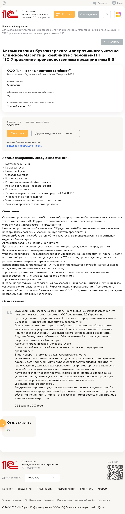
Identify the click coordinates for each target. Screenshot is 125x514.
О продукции (88, 14)
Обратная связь (64, 500)
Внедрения (19, 26)
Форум (102, 488)
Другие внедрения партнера (53, 133)
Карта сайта (104, 500)
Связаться (17, 133)
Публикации (45, 488)
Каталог (7, 488)
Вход (120, 3)
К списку (113, 42)
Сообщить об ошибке (85, 500)
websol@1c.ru (98, 507)
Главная (6, 26)
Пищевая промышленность (24, 145)
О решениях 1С (19, 500)
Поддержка (49, 500)
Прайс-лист (35, 500)
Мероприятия (66, 488)
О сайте (6, 500)
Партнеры (86, 488)
